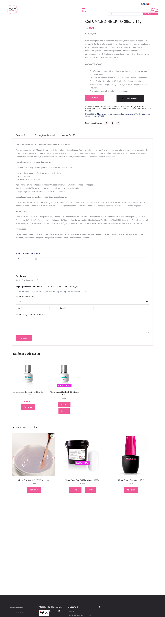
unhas (94, 116)
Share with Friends (93, 123)
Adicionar (95, 98)
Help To (120, 108)
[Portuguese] (148, 4)
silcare (88, 116)
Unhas (88, 111)
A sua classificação (25, 296)
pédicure (145, 114)
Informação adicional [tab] (44, 135)
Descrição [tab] (21, 135)
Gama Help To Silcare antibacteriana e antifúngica (116, 106)
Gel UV (138, 114)
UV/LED (101, 116)
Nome (19, 308)
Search (149, 14)
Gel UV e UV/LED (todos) (106, 108)
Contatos (71, 612)
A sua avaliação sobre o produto (30, 314)
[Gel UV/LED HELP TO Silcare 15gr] (106, 123)
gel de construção (126, 114)
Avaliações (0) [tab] (68, 135)
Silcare (148, 108)
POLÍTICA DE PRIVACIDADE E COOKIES (79, 615)
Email (63, 308)
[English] (142, 4)
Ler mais (64, 404)
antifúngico (113, 114)
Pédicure (128, 108)
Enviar (64, 411)
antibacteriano (101, 114)
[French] (145, 4)
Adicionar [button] (28, 407)
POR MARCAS (138, 108)
